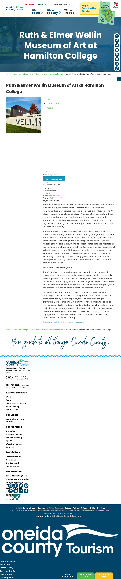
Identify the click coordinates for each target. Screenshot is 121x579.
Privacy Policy (72, 508)
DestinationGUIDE (104, 575)
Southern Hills (12, 410)
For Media (12, 415)
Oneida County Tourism (34, 508)
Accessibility (88, 508)
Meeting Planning (14, 434)
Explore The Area (16, 392)
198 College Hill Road (52, 175)
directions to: (47, 172)
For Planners (14, 427)
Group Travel (12, 431)
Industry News (12, 466)
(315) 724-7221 (12, 385)
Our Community (13, 463)
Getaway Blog (56, 4)
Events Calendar (43, 4)
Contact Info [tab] (52, 103)
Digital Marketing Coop (16, 476)
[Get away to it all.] (60, 558)
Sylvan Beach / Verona (16, 403)
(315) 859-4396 (55, 198)
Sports (9, 441)
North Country (12, 406)
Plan (67, 575)
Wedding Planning (14, 444)
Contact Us (11, 460)
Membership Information (17, 479)
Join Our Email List (14, 457)
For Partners (14, 471)
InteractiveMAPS (85, 575)
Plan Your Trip (69, 4)
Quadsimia (43, 516)
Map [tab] (48, 99)
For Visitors (13, 452)
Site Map (101, 508)
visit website (54, 195)
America (30, 4)
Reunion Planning (14, 437)
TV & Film (10, 447)
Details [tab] (49, 108)
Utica (8, 397)
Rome (8, 400)
